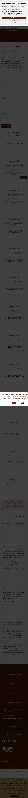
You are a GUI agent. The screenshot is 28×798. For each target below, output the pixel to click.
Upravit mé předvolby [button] (14, 20)
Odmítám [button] (14, 22)
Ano (14, 402)
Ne (22, 402)
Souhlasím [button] (14, 17)
